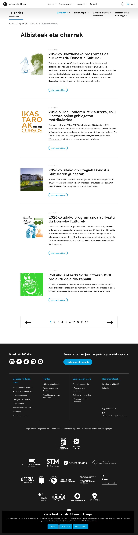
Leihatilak (106, 388)
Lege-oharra (31, 428)
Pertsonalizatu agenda (78, 361)
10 (86, 322)
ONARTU (53, 527)
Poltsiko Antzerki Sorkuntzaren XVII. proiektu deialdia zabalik (80, 276)
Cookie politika (56, 428)
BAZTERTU (66, 527)
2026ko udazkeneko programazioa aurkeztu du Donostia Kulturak (79, 55)
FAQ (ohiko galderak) (110, 384)
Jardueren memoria (20, 415)
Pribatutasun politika (72, 428)
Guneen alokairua (20, 395)
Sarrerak (93, 4)
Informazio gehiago (58, 90)
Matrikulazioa (110, 128)
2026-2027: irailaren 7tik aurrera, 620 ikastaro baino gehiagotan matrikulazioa (82, 115)
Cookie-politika (90, 521)
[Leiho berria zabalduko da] (12, 361)
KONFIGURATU (80, 527)
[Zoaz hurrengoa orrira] (110, 322)
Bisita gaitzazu (65, 4)
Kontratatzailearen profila (22, 407)
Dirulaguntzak (18, 403)
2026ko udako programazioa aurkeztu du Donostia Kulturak (82, 219)
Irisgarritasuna (43, 428)
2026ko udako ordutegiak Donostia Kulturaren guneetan (79, 171)
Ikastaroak (80, 4)
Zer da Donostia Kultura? (22, 387)
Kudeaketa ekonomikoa (82, 395)
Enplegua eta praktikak (22, 399)
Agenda (51, 4)
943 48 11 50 (110, 408)
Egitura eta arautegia (81, 384)
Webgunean (55, 139)
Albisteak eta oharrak (51, 384)
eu (133, 4)
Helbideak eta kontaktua (22, 391)
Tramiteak (17, 411)
